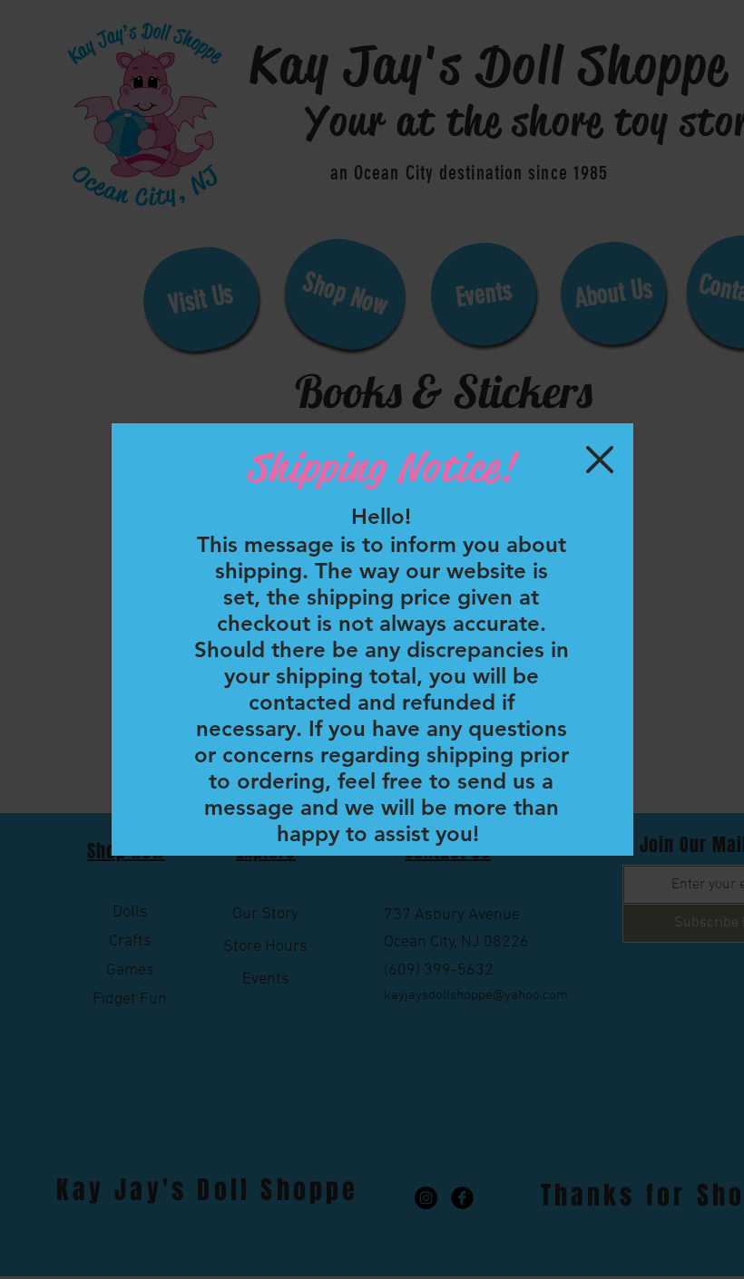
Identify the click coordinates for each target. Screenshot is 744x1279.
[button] (599, 459)
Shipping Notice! (380, 467)
